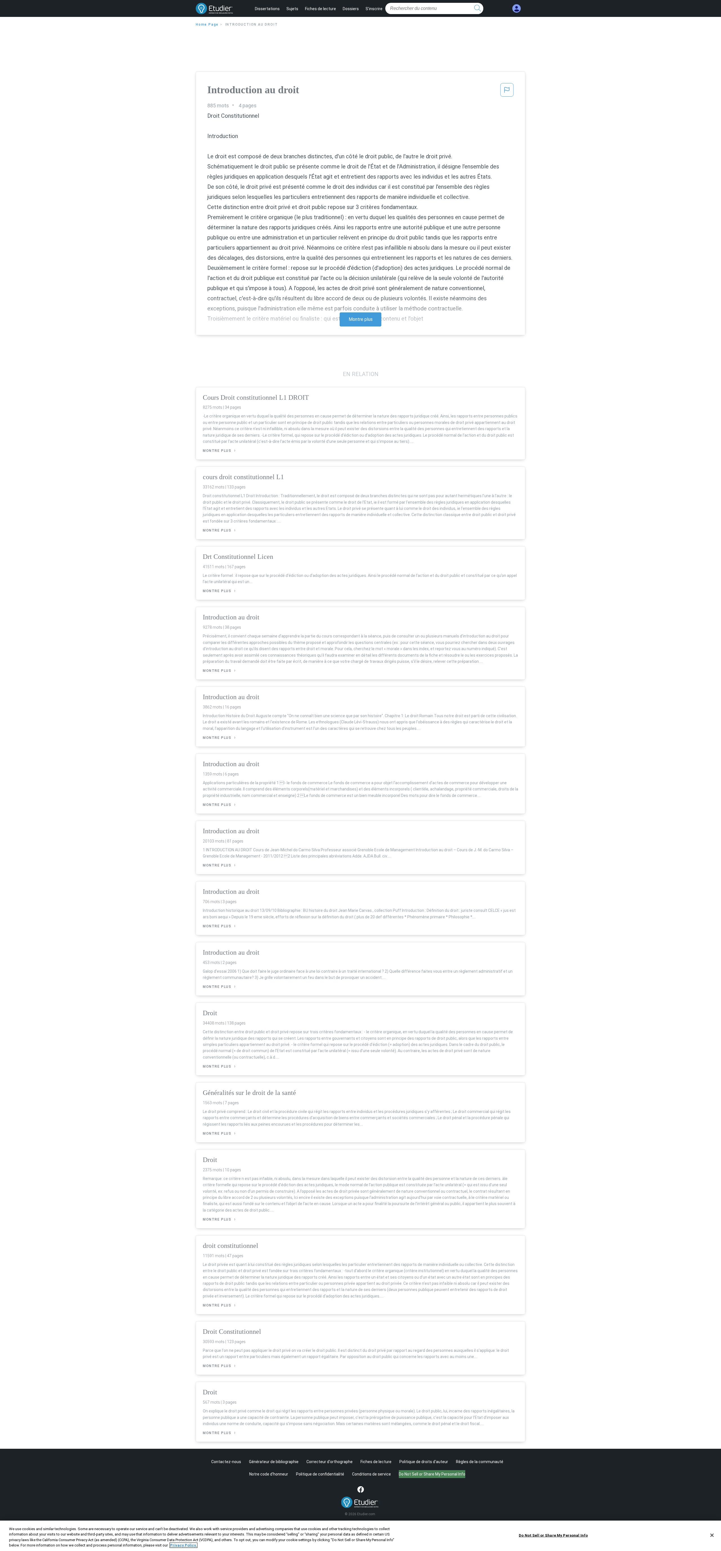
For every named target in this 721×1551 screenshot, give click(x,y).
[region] (360, 1536)
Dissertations (267, 8)
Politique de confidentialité (320, 1474)
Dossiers (351, 8)
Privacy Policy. (183, 1545)
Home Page (207, 24)
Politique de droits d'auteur (423, 1461)
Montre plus (361, 319)
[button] (507, 91)
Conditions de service (371, 1474)
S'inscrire (374, 8)
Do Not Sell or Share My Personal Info (553, 1535)
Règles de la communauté (479, 1461)
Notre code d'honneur (268, 1474)
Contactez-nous (226, 1461)
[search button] (477, 8)
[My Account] (516, 8)
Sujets (292, 8)
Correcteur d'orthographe (329, 1461)
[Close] (712, 1535)
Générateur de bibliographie (274, 1461)
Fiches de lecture (320, 8)
